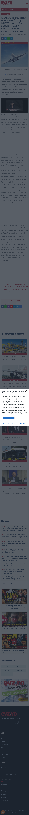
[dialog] (14, 407)
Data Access (14, 423)
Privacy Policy (23, 423)
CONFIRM (9, 418)
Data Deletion (6, 423)
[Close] (26, 391)
